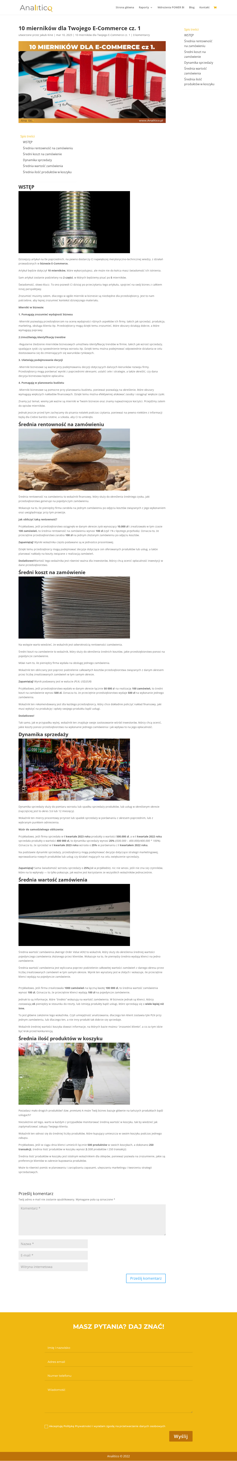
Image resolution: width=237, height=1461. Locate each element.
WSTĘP (28, 142)
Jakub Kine (46, 35)
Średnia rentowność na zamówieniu (48, 148)
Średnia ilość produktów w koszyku (47, 172)
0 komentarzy (141, 35)
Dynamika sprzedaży (37, 160)
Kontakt (204, 7)
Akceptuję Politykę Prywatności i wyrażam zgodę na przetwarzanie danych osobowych (107, 1426)
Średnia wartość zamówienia (43, 166)
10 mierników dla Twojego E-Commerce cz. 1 (102, 35)
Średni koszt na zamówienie (42, 154)
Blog (192, 7)
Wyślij (181, 1436)
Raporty (144, 7)
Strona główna (125, 7)
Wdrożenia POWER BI (171, 7)
